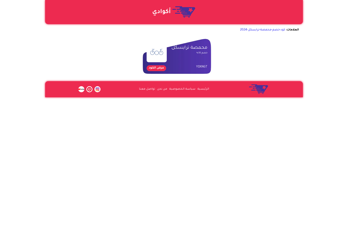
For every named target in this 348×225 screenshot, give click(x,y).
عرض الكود (156, 68)
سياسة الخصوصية (182, 89)
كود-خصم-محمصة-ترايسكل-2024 (262, 30)
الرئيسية (203, 89)
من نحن (162, 89)
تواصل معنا (147, 89)
